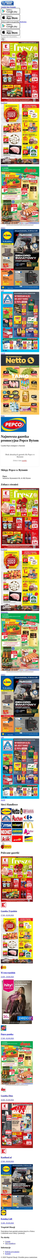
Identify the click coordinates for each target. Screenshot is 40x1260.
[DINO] (20, 226)
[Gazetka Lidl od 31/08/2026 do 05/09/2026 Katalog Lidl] (17, 1209)
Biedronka (22, 22)
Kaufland (4, 103)
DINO (3, 228)
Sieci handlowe (10, 1243)
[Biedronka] (20, 164)
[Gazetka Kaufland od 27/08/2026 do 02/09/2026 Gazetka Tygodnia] (17, 901)
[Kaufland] (20, 101)
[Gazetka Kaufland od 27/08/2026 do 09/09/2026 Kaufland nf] (17, 1147)
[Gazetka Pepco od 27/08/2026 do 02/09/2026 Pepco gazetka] (17, 1024)
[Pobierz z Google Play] (10, 13)
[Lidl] (20, 289)
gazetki (24, 460)
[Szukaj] (3, 39)
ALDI (3, 353)
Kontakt (13, 7)
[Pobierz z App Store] (10, 20)
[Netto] (20, 414)
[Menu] (6, 40)
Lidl (2, 291)
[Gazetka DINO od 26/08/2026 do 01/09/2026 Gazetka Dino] (17, 1086)
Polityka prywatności (12, 1252)
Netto (3, 416)
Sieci (8, 7)
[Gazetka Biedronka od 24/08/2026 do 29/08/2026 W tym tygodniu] (17, 963)
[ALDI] (20, 351)
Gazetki (3, 7)
